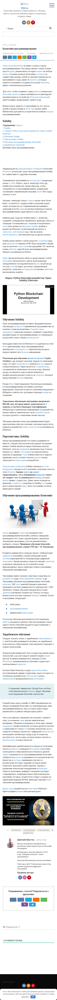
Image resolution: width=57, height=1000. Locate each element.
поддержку (8, 726)
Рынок (6, 533)
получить (40, 375)
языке (5, 74)
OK (33, 997)
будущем (40, 475)
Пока (25, 455)
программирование (18, 608)
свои (5, 226)
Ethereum (7, 171)
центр (34, 670)
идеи (23, 460)
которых (18, 760)
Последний (26, 452)
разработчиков (42, 412)
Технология (8, 66)
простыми (23, 246)
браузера (26, 226)
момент (29, 169)
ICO (51, 731)
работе (14, 749)
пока (12, 266)
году (32, 109)
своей (47, 656)
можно (39, 71)
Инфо (5, 258)
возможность (23, 364)
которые (41, 74)
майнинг (38, 579)
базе (5, 346)
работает (13, 249)
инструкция (27, 269)
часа (18, 584)
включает (7, 584)
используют (35, 180)
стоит (46, 466)
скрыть (19, 125)
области (11, 472)
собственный (18, 232)
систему (6, 558)
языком (49, 111)
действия (48, 269)
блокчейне (33, 788)
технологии (31, 676)
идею (12, 71)
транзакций (44, 97)
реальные (42, 768)
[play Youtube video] (28, 299)
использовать (9, 740)
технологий (34, 427)
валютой (45, 731)
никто (26, 472)
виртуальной (12, 243)
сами (21, 720)
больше (24, 352)
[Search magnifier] (50, 28)
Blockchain (7, 661)
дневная (6, 593)
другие (38, 457)
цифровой (7, 556)
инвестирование (26, 579)
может (36, 472)
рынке (18, 757)
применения (8, 679)
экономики (8, 561)
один (22, 209)
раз (38, 264)
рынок (5, 480)
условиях (35, 749)
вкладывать (8, 469)
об (25, 729)
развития (20, 466)
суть (42, 364)
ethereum (16, 830)
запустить (7, 232)
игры (47, 366)
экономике (39, 679)
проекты (34, 80)
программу (7, 261)
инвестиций (27, 613)
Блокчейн (31, 53)
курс (11, 788)
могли (39, 191)
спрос (22, 533)
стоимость (17, 483)
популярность (21, 349)
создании (40, 366)
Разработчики (37, 329)
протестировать (10, 234)
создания (42, 241)
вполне (20, 378)
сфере (5, 754)
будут (24, 486)
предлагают (8, 332)
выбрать (36, 595)
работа (6, 622)
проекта (15, 94)
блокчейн (7, 94)
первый (20, 791)
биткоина (45, 82)
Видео (5, 788)
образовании (44, 638)
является (32, 358)
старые (30, 200)
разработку (8, 579)
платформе (24, 449)
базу (49, 780)
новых (25, 427)
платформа (38, 169)
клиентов (21, 664)
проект (40, 358)
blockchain (18, 66)
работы (36, 91)
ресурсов (18, 326)
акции (46, 392)
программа (44, 830)
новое (38, 477)
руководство (33, 337)
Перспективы (9, 466)
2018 (28, 109)
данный (21, 169)
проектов (49, 561)
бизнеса (31, 691)
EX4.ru (24, 8)
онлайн (34, 226)
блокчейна (42, 670)
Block (12, 384)
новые (18, 460)
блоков (33, 97)
